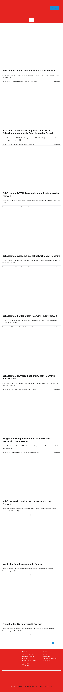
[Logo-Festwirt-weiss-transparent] (31, 2)
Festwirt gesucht (24, 81)
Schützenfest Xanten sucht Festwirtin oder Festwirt (29, 316)
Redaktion (7, 81)
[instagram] (8, 8)
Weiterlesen (57, 81)
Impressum (33, 686)
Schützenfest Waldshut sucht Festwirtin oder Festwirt (30, 256)
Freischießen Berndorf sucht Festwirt (22, 624)
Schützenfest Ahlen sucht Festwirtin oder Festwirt (29, 70)
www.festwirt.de (24, 686)
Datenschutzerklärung (45, 686)
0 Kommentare (33, 81)
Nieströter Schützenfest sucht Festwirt (22, 564)
